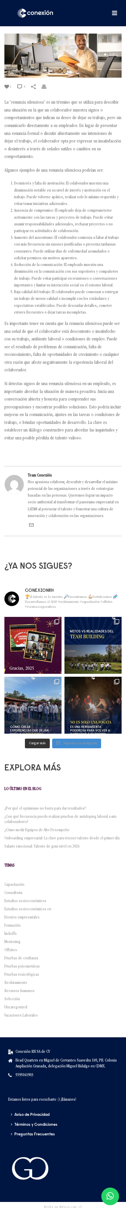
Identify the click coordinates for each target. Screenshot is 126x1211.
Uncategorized (15, 1007)
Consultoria (13, 893)
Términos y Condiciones (35, 1125)
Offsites (10, 950)
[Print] (47, 86)
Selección (12, 999)
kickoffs (10, 934)
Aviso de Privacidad (32, 1115)
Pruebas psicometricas (22, 967)
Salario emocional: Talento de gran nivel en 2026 (42, 847)
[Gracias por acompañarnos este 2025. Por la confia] (33, 645)
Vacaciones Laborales (21, 1016)
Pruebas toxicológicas (21, 975)
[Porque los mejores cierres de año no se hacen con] (93, 705)
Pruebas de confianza (21, 958)
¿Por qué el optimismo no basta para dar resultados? (45, 809)
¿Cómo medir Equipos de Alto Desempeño (36, 830)
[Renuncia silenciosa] (63, 56)
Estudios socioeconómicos (25, 901)
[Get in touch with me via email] (31, 526)
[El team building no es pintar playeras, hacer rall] (93, 645)
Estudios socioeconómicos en (27, 909)
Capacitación (14, 885)
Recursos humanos (19, 991)
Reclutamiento (15, 983)
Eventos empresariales (22, 918)
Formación (12, 926)
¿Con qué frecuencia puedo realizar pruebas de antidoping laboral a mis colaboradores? (60, 819)
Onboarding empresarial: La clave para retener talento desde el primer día (62, 838)
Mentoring (12, 942)
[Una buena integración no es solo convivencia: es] (33, 705)
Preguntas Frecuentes (34, 1134)
